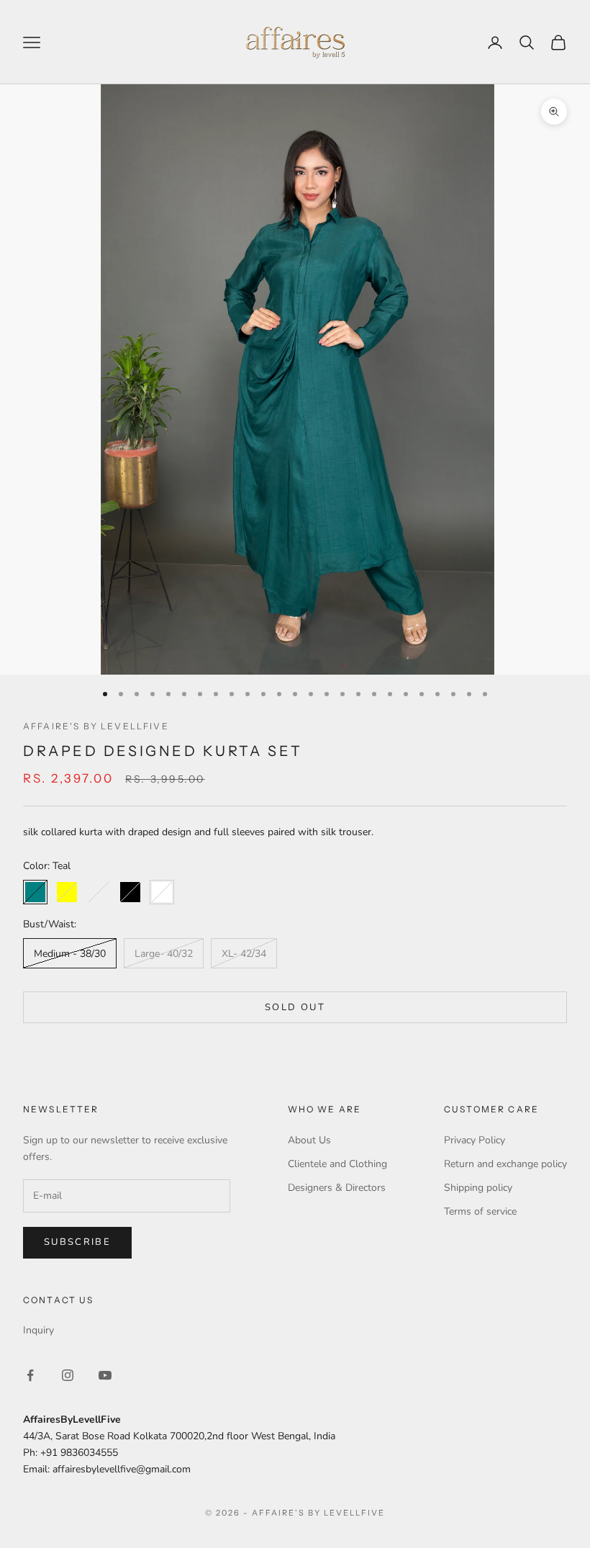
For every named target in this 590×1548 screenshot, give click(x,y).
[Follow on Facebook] (30, 1375)
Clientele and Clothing (337, 1164)
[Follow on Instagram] (67, 1375)
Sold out (295, 1007)
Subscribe (77, 1242)
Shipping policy (478, 1187)
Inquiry (38, 1330)
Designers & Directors (337, 1187)
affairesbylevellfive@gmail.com (122, 1469)
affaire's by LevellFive (96, 726)
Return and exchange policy (505, 1164)
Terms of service (480, 1211)
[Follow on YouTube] (105, 1375)
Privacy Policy (474, 1140)
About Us (309, 1140)
